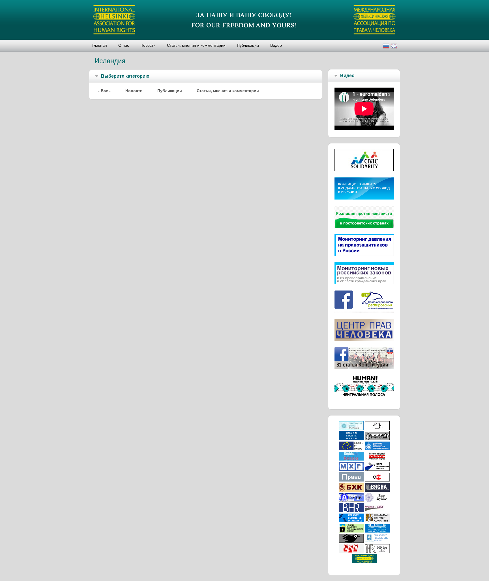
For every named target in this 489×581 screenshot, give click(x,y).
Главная (99, 45)
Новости (148, 45)
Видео (276, 45)
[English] (394, 47)
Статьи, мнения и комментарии (196, 45)
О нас (123, 45)
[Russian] (386, 47)
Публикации (248, 45)
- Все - (104, 90)
